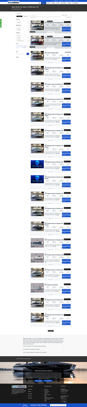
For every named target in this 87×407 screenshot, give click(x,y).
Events (45, 401)
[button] (32, 25)
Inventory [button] (30, 389)
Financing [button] (30, 393)
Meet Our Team (46, 391)
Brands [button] (29, 391)
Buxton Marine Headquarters (49, 397)
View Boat (64, 30)
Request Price (68, 37)
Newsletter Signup (47, 394)
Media (45, 400)
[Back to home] (13, 2)
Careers (45, 393)
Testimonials (46, 392)
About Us (45, 389)
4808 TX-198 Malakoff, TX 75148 (64, 398)
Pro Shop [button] (30, 398)
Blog (45, 395)
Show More (51, 330)
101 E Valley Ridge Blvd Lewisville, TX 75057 (65, 391)
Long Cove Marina (47, 398)
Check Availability (67, 27)
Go (27, 53)
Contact (45, 396)
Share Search (69, 17)
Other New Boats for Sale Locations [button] (23, 358)
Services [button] (30, 395)
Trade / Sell (46, 390)
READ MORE (58, 29)
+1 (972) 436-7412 (64, 393)
